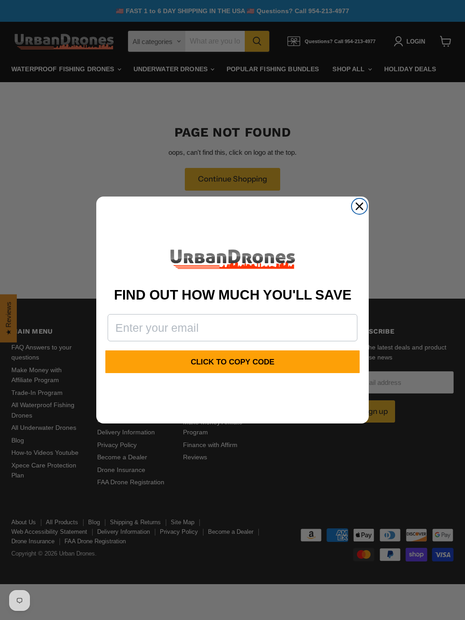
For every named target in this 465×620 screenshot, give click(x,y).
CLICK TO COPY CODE (232, 362)
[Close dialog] (359, 206)
